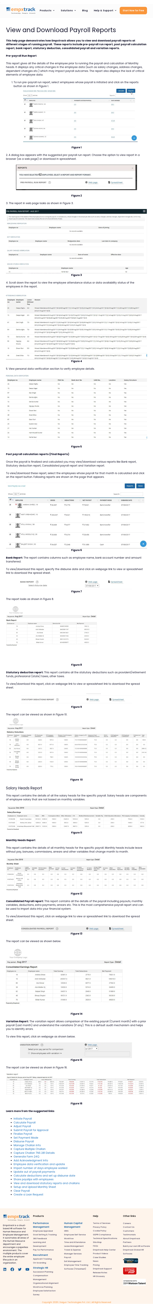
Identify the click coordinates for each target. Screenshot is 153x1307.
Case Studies (99, 1257)
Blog (85, 10)
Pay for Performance (43, 1249)
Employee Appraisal (43, 1230)
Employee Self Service (75, 1234)
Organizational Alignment (46, 1283)
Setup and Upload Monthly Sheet (35, 1187)
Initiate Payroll (23, 1118)
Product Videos (100, 1253)
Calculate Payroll (25, 1122)
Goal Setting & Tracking (45, 1234)
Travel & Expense (72, 1249)
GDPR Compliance (102, 1234)
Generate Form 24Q (26, 1156)
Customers (128, 1230)
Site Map (97, 1242)
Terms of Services (101, 1223)
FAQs (95, 1246)
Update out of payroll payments (34, 1172)
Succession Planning (43, 1271)
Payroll (67, 1257)
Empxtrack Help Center (104, 1249)
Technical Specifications (105, 1238)
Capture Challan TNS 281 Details (34, 1153)
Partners (127, 1242)
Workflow (69, 1238)
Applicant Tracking (42, 1258)
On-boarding (39, 1262)
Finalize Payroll (23, 1134)
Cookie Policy (99, 1230)
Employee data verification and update (39, 1164)
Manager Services (73, 1253)
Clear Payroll (22, 1191)
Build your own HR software (136, 1246)
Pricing (96, 1265)
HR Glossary (99, 1276)
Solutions (67, 10)
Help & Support (104, 10)
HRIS (66, 1230)
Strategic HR (40, 1267)
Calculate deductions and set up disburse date (44, 1175)
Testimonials (129, 1234)
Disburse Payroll (24, 1141)
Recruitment (40, 1255)
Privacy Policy (100, 1227)
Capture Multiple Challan (30, 1149)
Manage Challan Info (27, 1145)
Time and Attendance (74, 1242)
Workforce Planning (42, 1287)
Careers (127, 1223)
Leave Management (74, 1246)
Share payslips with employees (33, 1179)
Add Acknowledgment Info (31, 1160)
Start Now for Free (133, 10)
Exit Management (72, 1261)
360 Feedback (40, 1238)
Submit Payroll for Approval (31, 1130)
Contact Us (128, 1227)
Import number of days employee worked (40, 1168)
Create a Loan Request (28, 1194)
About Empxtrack (131, 1238)
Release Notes (100, 1272)
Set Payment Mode (26, 1137)
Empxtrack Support (102, 1268)
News (95, 1261)
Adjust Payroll (22, 1126)
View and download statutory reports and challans (47, 1183)
